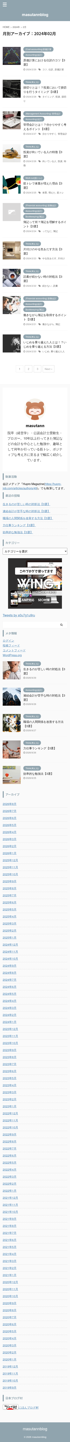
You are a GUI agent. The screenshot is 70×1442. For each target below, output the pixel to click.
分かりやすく (49, 133)
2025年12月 (10, 860)
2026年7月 (10, 811)
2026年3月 (10, 839)
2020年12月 (10, 1282)
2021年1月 (10, 1275)
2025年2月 (10, 930)
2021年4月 (10, 1254)
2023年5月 (10, 1078)
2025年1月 (10, 937)
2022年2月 (10, 1183)
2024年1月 (10, 1022)
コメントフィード (14, 650)
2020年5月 (10, 1331)
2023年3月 (10, 1092)
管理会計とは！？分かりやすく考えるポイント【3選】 (44, 126)
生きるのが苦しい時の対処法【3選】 (26, 504)
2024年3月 (10, 1008)
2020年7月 (10, 1317)
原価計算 (59, 69)
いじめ (45, 351)
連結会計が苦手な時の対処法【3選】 (26, 511)
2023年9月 (10, 1050)
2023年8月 (10, 1057)
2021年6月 (10, 1240)
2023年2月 (10, 1099)
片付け (61, 258)
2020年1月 (10, 1359)
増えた (51, 192)
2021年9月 (10, 1219)
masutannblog (35, 14)
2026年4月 (10, 832)
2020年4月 (10, 1338)
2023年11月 (10, 1036)
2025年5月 (10, 909)
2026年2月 (10, 846)
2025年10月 (10, 874)
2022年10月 (10, 1127)
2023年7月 (10, 1064)
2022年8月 (10, 1141)
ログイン (8, 640)
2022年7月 (10, 1148)
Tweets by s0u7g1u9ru (19, 615)
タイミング (48, 96)
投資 (57, 96)
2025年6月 (10, 902)
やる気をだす (49, 258)
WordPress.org (12, 655)
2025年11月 (10, 867)
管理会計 (62, 133)
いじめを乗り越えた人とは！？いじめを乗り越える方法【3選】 (44, 344)
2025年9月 (10, 881)
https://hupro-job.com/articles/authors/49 (32, 486)
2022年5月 (10, 1162)
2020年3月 (10, 1345)
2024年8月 (10, 973)
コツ (44, 69)
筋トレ (60, 192)
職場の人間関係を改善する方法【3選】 (28, 518)
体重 (44, 192)
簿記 (55, 231)
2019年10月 (10, 1380)
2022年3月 (10, 1176)
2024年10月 (10, 958)
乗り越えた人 (58, 351)
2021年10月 (10, 1212)
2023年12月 (10, 1029)
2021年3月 (10, 1261)
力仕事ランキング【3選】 (19, 525)
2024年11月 (10, 951)
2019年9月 (10, 1387)
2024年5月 (10, 994)
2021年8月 (10, 1226)
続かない (47, 285)
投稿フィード (11, 645)
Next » (48, 369)
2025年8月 (10, 888)
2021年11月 (10, 1205)
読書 (55, 285)
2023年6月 (10, 1071)
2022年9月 (10, 1134)
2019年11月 (10, 1373)
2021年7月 (10, 1233)
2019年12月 (10, 1366)
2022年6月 (10, 1155)
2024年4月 (10, 1001)
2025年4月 (10, 916)
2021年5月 (10, 1247)
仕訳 (50, 69)
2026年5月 (10, 825)
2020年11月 (10, 1289)
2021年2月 (10, 1268)
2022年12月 (10, 1113)
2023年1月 (10, 1106)
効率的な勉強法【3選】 (18, 532)
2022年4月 (10, 1169)
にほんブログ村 (28, 1407)
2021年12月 (10, 1198)
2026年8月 (10, 804)
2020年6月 (10, 1324)
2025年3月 (10, 923)
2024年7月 (10, 980)
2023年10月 (10, 1043)
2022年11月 (10, 1120)
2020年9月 (10, 1303)
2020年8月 (10, 1310)
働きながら (48, 324)
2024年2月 (10, 1015)
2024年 (16, 27)
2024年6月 (10, 987)
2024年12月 (10, 944)
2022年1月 (10, 1191)
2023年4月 (10, 1085)
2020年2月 (10, 1352)
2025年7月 (10, 895)
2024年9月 (10, 965)
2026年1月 (10, 853)
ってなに (47, 231)
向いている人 (49, 161)
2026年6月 (10, 818)
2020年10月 (10, 1296)
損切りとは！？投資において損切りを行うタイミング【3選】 (44, 89)
